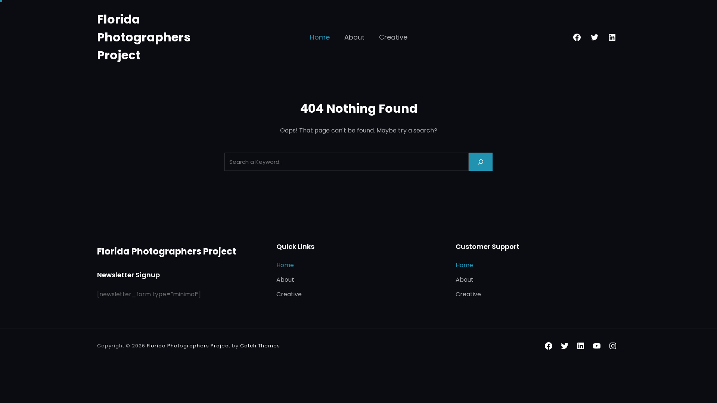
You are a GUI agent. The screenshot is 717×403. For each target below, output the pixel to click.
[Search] (481, 162)
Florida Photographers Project (143, 37)
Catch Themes (260, 345)
